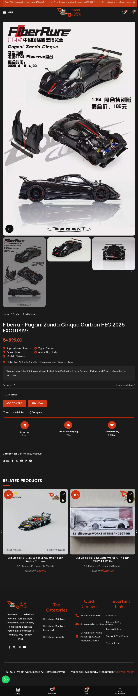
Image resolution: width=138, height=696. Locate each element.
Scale (16, 314)
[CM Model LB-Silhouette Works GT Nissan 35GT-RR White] (102, 521)
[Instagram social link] (19, 647)
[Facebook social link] (12, 460)
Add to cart (14, 403)
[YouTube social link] (24, 647)
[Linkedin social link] (26, 460)
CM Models (48, 566)
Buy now (37, 403)
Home (6, 314)
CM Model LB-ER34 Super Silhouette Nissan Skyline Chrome (35, 559)
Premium (37, 453)
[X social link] (17, 460)
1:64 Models (30, 314)
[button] (6, 128)
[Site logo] (69, 12)
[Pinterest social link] (21, 460)
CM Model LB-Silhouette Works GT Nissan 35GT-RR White (102, 559)
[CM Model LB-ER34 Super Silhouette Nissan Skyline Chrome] (35, 521)
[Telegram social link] (30, 460)
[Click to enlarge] (9, 229)
